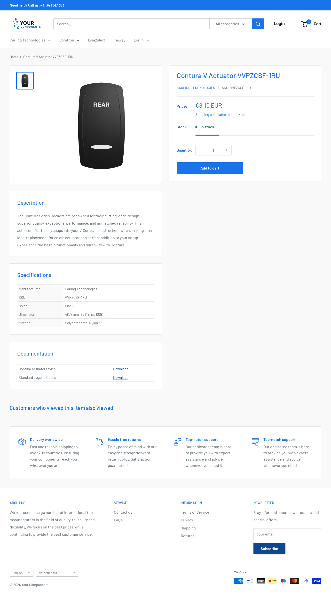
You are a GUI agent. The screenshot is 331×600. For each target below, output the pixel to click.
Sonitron (66, 40)
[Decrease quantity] (201, 150)
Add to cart (209, 168)
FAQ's (118, 520)
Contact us (123, 512)
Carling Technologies (28, 40)
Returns (188, 535)
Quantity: (184, 150)
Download (120, 369)
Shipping (188, 528)
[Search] (258, 23)
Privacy (187, 520)
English (17, 573)
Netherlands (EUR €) (53, 573)
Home (14, 57)
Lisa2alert (96, 40)
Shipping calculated (210, 114)
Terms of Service (195, 512)
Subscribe (269, 548)
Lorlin (139, 40)
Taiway (119, 40)
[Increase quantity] (226, 150)
